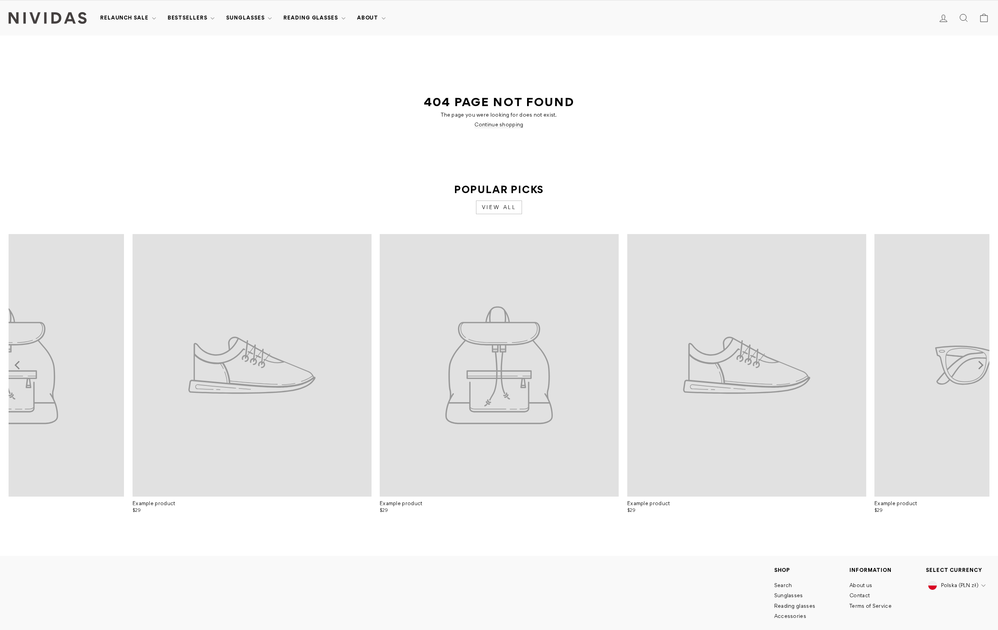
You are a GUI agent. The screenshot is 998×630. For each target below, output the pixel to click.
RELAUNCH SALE (125, 17)
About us (860, 585)
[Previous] (18, 365)
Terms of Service (870, 606)
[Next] (980, 365)
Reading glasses (311, 17)
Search (783, 585)
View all (499, 207)
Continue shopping (498, 124)
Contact (859, 595)
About (368, 17)
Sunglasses (246, 17)
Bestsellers (188, 17)
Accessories (790, 616)
